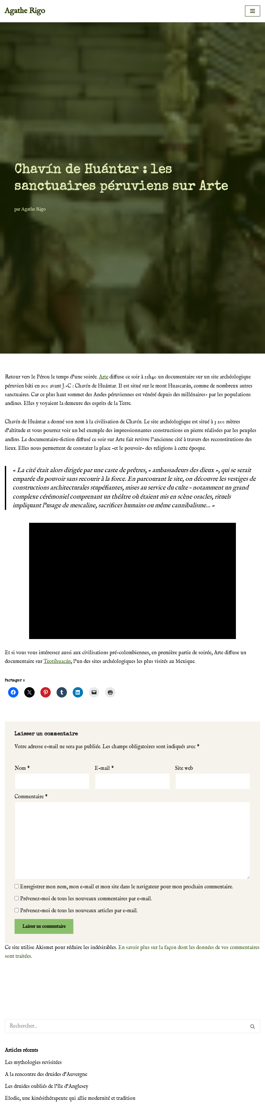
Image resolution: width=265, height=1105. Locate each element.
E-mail (104, 768)
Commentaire (31, 797)
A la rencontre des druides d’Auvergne (46, 1074)
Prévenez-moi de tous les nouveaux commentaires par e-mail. (86, 899)
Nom (22, 768)
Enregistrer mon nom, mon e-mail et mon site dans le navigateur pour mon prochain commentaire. (126, 887)
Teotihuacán (57, 661)
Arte (103, 377)
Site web (184, 768)
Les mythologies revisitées (33, 1062)
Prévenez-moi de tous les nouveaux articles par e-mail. (79, 911)
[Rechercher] (253, 1026)
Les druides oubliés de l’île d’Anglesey (46, 1086)
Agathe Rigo (33, 209)
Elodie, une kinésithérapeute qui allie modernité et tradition (70, 1098)
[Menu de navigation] (252, 10)
